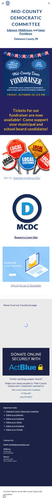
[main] (26, 24)
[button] (3, 3)
